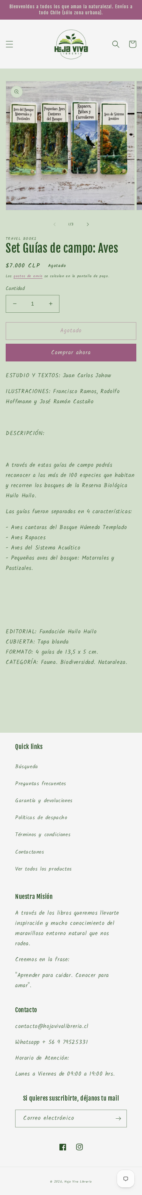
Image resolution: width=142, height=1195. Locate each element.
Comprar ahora (71, 352)
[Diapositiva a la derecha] (88, 224)
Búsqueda (26, 767)
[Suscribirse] (118, 1118)
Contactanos (29, 852)
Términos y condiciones (42, 835)
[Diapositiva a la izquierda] (54, 224)
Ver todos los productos (43, 869)
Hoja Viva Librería (78, 1181)
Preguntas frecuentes (40, 784)
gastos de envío (28, 276)
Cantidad (15, 289)
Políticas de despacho (41, 818)
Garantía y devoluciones (44, 801)
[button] (9, 44)
